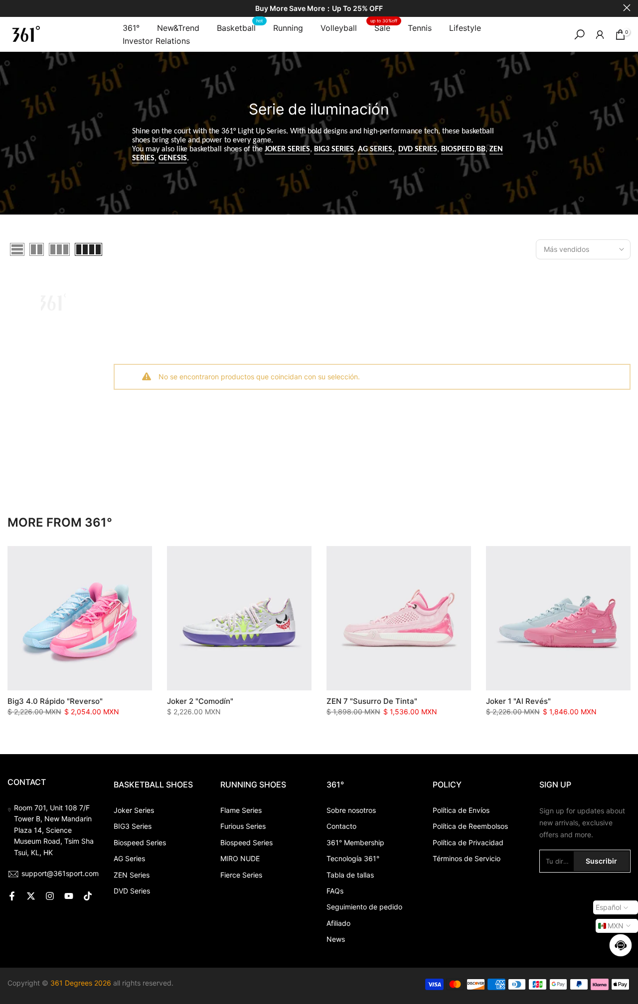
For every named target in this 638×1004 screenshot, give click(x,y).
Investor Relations (156, 41)
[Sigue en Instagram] (49, 896)
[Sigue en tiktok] (87, 896)
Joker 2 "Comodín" (200, 701)
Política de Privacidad (468, 842)
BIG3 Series (133, 826)
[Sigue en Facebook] (11, 896)
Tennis (420, 28)
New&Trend (178, 28)
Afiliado (338, 923)
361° (131, 28)
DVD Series (132, 891)
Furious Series (243, 826)
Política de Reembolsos (470, 826)
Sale (383, 27)
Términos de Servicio (466, 858)
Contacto (341, 826)
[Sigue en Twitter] (30, 896)
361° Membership (355, 842)
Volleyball (338, 28)
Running (288, 28)
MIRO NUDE (240, 858)
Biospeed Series (140, 842)
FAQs (334, 891)
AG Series (129, 858)
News (335, 939)
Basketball (240, 27)
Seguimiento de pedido (364, 906)
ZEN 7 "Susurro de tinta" (371, 701)
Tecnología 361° (352, 858)
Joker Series (134, 810)
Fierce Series (241, 875)
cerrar (11, 7)
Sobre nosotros (351, 810)
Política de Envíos (461, 810)
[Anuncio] (319, 8)
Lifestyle (465, 28)
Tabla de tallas (350, 875)
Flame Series (241, 810)
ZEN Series (132, 875)
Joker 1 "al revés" (518, 701)
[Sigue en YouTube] (68, 896)
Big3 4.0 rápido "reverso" (55, 701)
